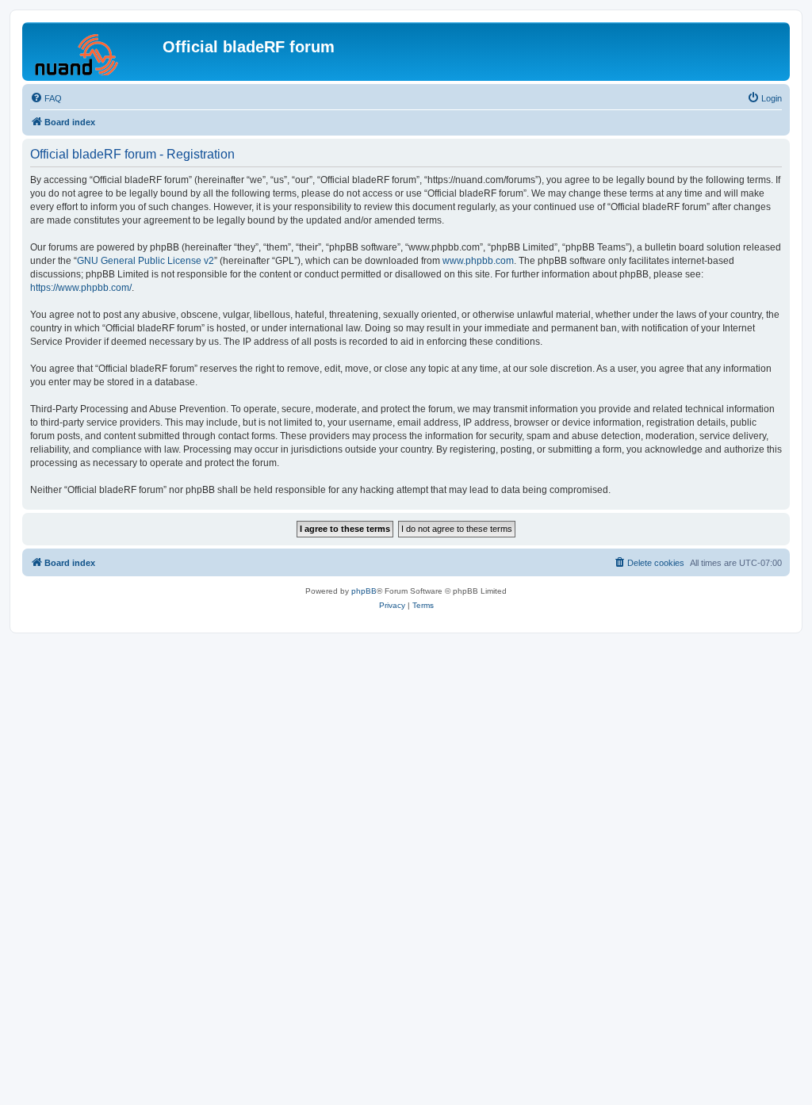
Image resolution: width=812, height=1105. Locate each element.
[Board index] (94, 51)
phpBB (364, 591)
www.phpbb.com (478, 260)
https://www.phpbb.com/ (81, 287)
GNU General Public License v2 (145, 260)
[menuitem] (46, 98)
